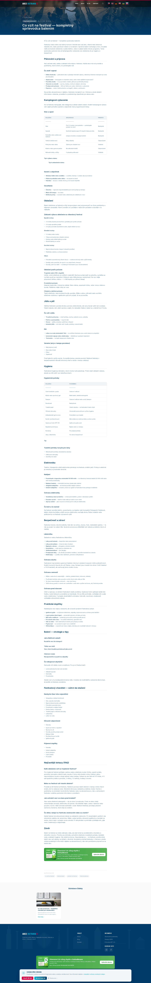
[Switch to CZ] (108, 3)
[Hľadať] (102, 3)
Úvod (76, 3)
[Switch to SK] (127, 3)
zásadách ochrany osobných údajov (94, 974)
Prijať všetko (27, 978)
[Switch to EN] (112, 3)
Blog (88, 3)
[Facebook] (111, 950)
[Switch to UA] (123, 3)
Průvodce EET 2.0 (110, 942)
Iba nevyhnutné (40, 978)
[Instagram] (106, 950)
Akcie (82, 3)
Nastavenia (53, 978)
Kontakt (95, 3)
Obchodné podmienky (111, 936)
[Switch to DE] (116, 3)
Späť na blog (28, 17)
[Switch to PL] (119, 3)
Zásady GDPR (109, 939)
